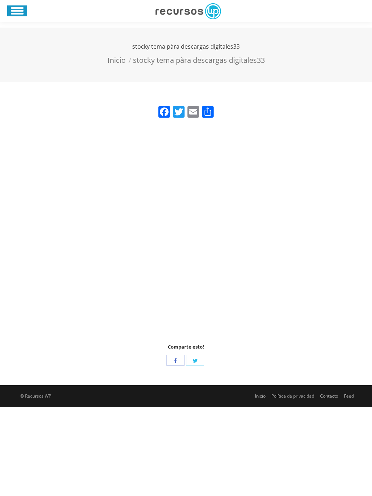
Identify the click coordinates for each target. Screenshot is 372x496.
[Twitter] (195, 360)
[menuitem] (260, 396)
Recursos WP (38, 396)
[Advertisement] (186, 233)
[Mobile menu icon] (17, 10)
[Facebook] (175, 360)
